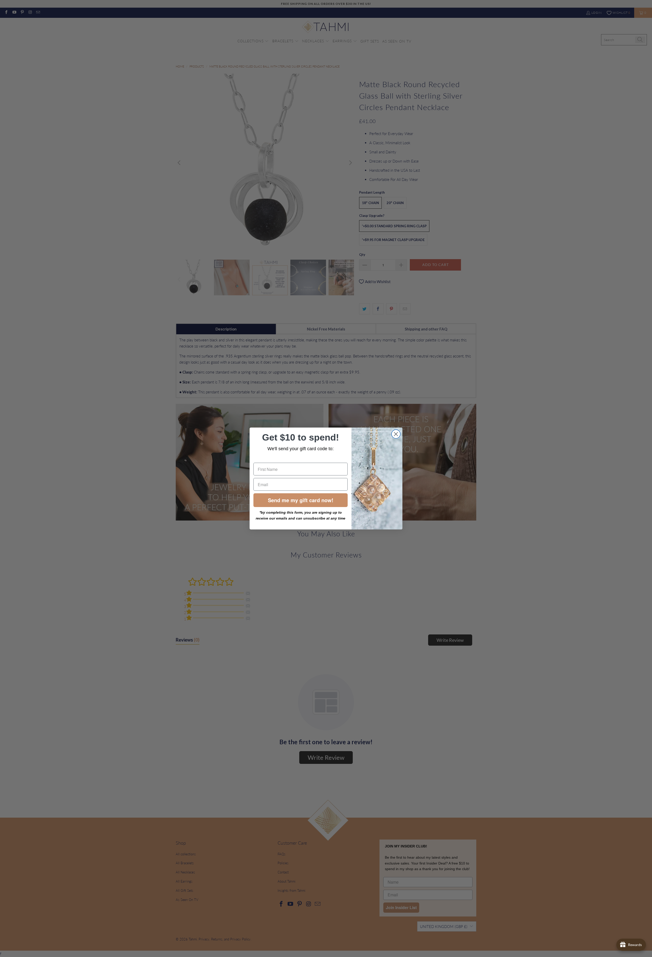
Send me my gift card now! (300, 500)
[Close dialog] (395, 434)
